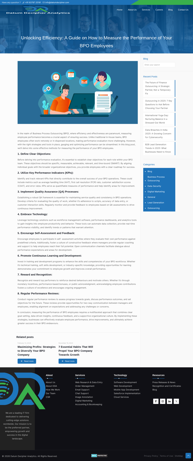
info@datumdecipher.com (57, 2)
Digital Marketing (156, 191)
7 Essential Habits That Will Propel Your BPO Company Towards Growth (76, 350)
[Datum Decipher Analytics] (37, 10)
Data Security (154, 186)
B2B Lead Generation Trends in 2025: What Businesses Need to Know (158, 148)
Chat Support (82, 393)
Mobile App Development (126, 389)
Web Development (123, 386)
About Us (50, 382)
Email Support (82, 389)
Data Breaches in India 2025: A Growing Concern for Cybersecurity (158, 134)
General (151, 197)
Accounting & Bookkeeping (88, 404)
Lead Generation (156, 202)
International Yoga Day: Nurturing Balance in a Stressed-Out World (156, 119)
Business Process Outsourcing (156, 179)
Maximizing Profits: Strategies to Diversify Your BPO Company (37, 350)
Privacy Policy (151, 456)
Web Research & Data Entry (89, 382)
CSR (48, 397)
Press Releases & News (163, 382)
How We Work (53, 389)
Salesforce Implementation (127, 393)
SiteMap (179, 456)
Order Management (84, 386)
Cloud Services (121, 397)
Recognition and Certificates (166, 386)
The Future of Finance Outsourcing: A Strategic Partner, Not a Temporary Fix (158, 88)
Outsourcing (154, 208)
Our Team (50, 393)
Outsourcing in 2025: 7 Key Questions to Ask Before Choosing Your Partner (158, 104)
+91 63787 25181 (33, 2)
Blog (150, 171)
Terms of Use (166, 456)
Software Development (125, 382)
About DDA (51, 386)
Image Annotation (84, 397)
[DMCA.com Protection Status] (99, 456)
